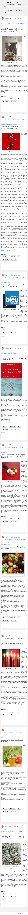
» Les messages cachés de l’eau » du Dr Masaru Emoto (13, 359)
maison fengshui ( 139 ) (5, 833)
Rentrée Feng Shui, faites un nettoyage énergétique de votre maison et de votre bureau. (13, 456)
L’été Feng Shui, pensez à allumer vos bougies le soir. (13, 644)
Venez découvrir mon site (6, 92)
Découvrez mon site (6, 250)
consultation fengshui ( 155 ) (12, 23)
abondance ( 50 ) (10, 539)
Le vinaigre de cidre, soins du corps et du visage (13, 740)
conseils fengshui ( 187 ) (17, 119)
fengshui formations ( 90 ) (16, 25)
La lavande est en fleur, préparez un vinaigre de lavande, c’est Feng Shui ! (12, 837)
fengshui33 (7, 18)
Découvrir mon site (5, 802)
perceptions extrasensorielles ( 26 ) (17, 353)
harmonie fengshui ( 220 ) (15, 735)
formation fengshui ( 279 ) (17, 124)
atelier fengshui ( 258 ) (11, 20)
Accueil (4, 6)
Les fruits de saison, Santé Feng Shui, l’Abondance (13, 547)
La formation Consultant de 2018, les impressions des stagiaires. (12, 127)
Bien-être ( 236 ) (18, 20)
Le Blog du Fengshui (13, 2)
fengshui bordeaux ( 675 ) (6, 25)
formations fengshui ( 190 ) (6, 735)
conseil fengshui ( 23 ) (17, 829)
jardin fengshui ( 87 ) (21, 831)
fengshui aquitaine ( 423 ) (11, 279)
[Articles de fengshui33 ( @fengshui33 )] (2, 18)
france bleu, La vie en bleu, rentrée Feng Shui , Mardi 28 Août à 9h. (13, 285)
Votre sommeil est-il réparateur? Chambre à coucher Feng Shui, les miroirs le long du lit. (11, 29)
